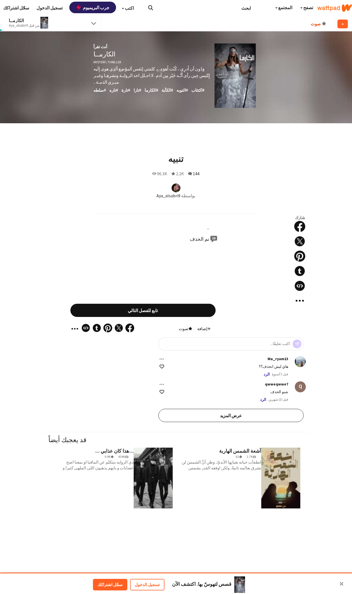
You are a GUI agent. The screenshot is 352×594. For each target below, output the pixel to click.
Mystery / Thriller (107, 62)
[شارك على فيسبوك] (299, 226)
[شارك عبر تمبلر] (299, 271)
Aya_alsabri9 (168, 195)
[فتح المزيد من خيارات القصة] (299, 300)
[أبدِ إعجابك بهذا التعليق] (162, 366)
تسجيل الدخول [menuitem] (50, 7)
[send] (297, 344)
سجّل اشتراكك (110, 584)
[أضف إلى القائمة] (342, 24)
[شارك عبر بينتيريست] (299, 256)
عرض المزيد (231, 415)
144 (196, 173)
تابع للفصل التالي (143, 310)
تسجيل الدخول (147, 584)
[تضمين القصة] (299, 285)
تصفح (307, 7)
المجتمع (284, 7)
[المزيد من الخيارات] (161, 359)
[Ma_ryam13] (300, 361)
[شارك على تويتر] (299, 241)
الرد (267, 374)
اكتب (129, 8)
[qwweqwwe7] (300, 386)
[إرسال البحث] (150, 7)
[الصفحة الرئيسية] (334, 8)
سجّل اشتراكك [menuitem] (16, 7)
